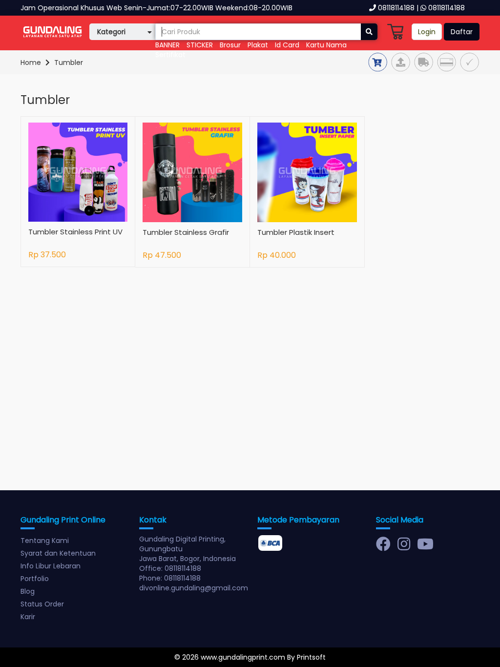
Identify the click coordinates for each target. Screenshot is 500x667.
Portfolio (35, 579)
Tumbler (68, 62)
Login (427, 32)
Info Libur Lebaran (51, 566)
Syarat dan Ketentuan (58, 553)
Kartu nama (326, 45)
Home (31, 62)
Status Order (42, 604)
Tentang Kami (45, 540)
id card (287, 45)
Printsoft (311, 657)
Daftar (462, 32)
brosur (230, 45)
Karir (28, 617)
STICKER (200, 45)
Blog (28, 591)
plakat (258, 45)
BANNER (167, 45)
